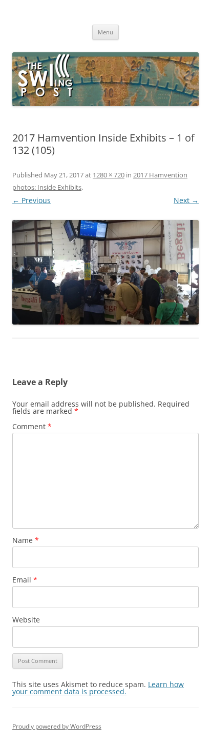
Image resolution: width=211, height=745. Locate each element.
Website (26, 620)
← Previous (31, 200)
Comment (32, 426)
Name (25, 540)
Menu (105, 32)
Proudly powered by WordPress (56, 726)
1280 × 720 (108, 174)
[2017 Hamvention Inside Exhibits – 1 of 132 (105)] (105, 272)
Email (24, 580)
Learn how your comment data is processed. (98, 687)
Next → (186, 200)
